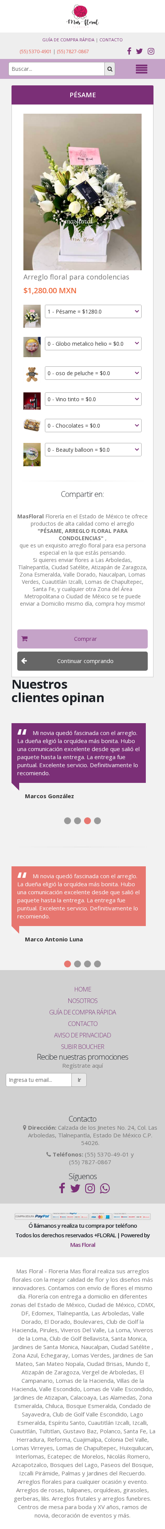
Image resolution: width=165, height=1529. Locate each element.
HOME (82, 989)
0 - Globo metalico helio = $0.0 (86, 343)
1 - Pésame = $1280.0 (75, 311)
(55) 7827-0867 (73, 51)
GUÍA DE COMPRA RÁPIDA (82, 1012)
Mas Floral (82, 1244)
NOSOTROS (82, 1000)
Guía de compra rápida (68, 39)
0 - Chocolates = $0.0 (74, 425)
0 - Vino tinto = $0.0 (72, 399)
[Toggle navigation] (141, 68)
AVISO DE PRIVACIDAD (82, 1035)
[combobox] (93, 311)
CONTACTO (82, 1023)
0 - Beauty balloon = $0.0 (79, 449)
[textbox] (56, 69)
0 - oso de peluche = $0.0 (79, 373)
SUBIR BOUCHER (82, 1046)
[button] (82, 639)
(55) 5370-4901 (36, 51)
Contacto (111, 39)
